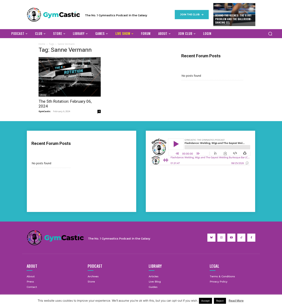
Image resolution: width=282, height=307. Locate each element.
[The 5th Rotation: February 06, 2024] (70, 77)
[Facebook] (251, 238)
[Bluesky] (211, 238)
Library (43, 95)
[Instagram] (221, 238)
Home (42, 44)
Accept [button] (205, 300)
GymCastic (44, 111)
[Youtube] (231, 238)
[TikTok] (241, 238)
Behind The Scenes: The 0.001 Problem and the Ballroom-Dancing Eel (233, 18)
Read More (236, 300)
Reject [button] (220, 300)
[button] (270, 33)
